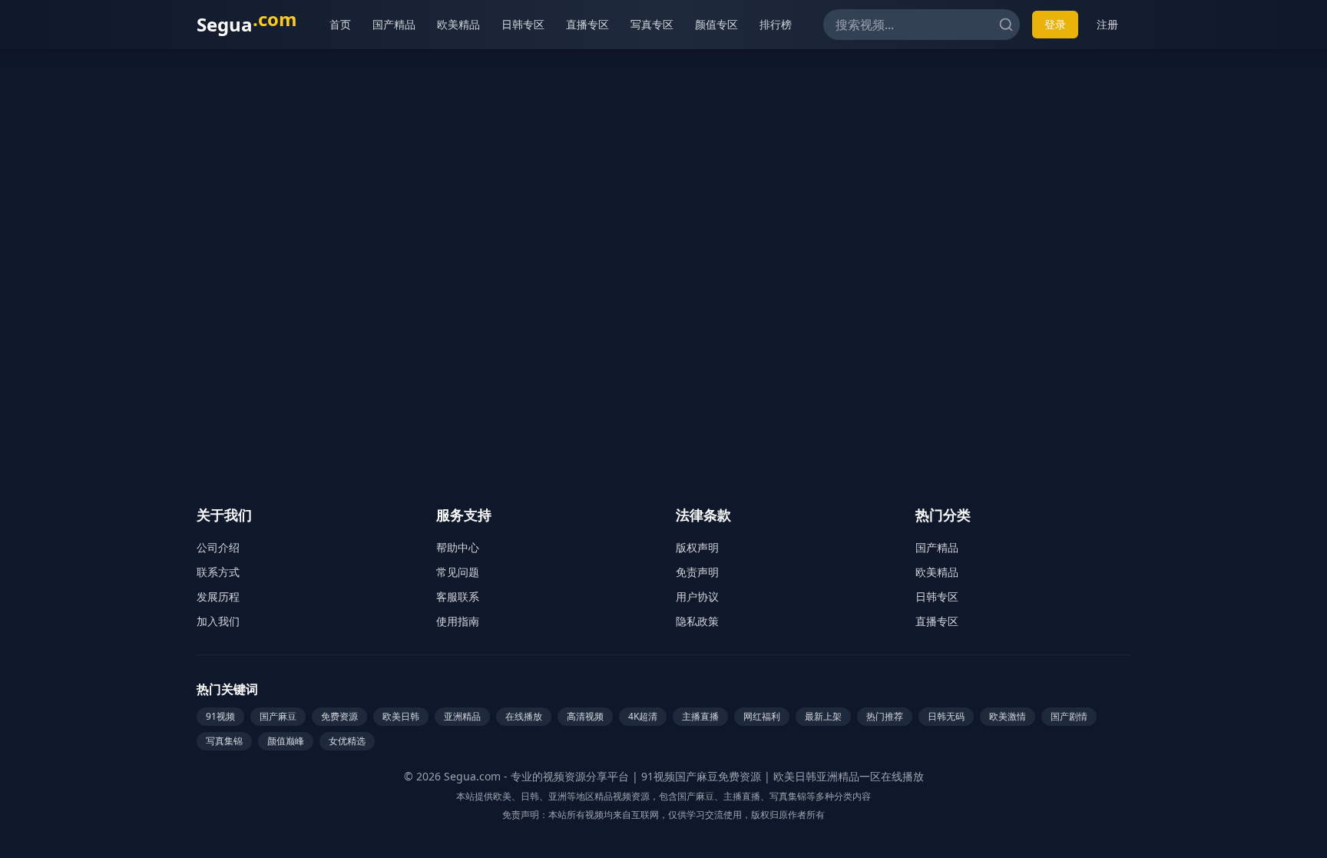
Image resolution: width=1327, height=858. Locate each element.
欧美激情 (1007, 716)
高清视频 (585, 716)
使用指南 (457, 621)
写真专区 (651, 24)
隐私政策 (697, 621)
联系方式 (218, 572)
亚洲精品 (462, 716)
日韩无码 (946, 716)
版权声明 (697, 547)
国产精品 (393, 24)
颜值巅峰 (285, 740)
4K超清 (642, 716)
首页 (340, 24)
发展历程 (218, 596)
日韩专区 (522, 24)
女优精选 (347, 740)
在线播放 (523, 716)
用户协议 (697, 596)
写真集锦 (224, 740)
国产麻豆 (278, 716)
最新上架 (823, 716)
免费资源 (339, 716)
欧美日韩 (400, 716)
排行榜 (775, 24)
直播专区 (587, 24)
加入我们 (218, 621)
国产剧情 (1069, 716)
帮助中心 (457, 547)
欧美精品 (458, 24)
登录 (1055, 24)
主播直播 (700, 716)
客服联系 (457, 596)
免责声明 (697, 572)
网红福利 (761, 716)
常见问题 (457, 572)
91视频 (220, 716)
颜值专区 (716, 24)
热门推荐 (884, 716)
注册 (1107, 24)
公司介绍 (218, 547)
